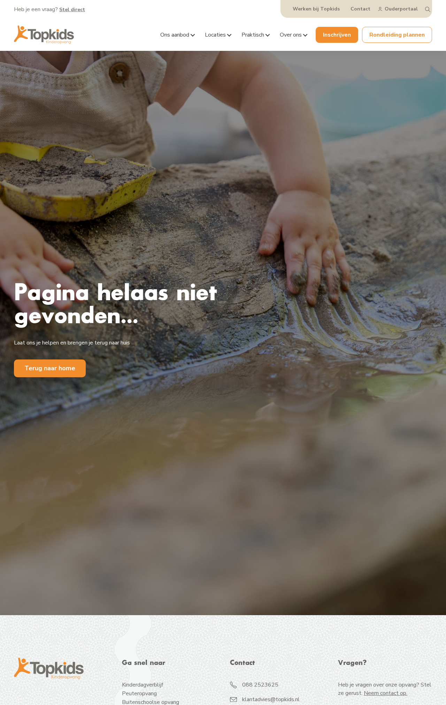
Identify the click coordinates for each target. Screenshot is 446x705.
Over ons (291, 35)
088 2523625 (260, 685)
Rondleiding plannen (397, 35)
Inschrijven (337, 35)
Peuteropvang (139, 694)
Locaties (215, 35)
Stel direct (72, 9)
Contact (360, 9)
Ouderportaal (401, 9)
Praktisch (252, 35)
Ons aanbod (174, 35)
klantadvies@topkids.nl (271, 699)
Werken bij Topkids (316, 9)
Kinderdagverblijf (142, 685)
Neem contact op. (385, 693)
